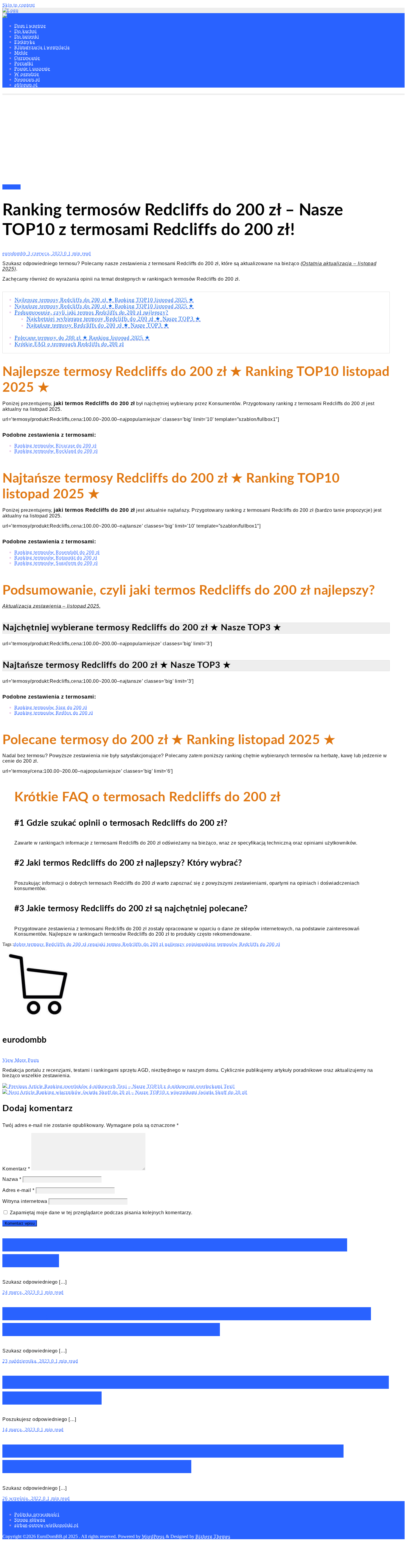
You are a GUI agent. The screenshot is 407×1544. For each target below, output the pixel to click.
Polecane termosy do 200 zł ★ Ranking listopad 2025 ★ (82, 337)
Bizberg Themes (212, 1536)
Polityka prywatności (36, 1514)
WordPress (153, 1536)
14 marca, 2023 (19, 1429)
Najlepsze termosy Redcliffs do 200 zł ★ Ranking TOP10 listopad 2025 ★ (104, 300)
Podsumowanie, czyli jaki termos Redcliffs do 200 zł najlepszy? (91, 312)
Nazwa (11, 1179)
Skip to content (18, 4)
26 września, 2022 (22, 1498)
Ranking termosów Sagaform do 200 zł (56, 562)
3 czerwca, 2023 (46, 253)
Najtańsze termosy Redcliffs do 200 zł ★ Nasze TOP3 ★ (98, 325)
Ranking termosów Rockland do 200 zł (56, 450)
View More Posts (20, 1060)
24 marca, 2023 (19, 1292)
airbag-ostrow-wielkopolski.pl (46, 1525)
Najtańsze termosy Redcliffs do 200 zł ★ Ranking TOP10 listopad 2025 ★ (104, 306)
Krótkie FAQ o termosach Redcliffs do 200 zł (69, 344)
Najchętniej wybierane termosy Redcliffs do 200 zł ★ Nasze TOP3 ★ (114, 318)
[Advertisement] (203, 139)
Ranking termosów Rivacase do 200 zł (55, 445)
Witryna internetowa (24, 1201)
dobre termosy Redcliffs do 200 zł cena (55, 944)
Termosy (11, 186)
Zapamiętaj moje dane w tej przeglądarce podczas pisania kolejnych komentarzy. (101, 1212)
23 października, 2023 (26, 1360)
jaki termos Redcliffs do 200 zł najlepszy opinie (148, 944)
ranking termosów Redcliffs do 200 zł (239, 944)
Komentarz (16, 1168)
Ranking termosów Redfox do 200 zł (53, 712)
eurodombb (15, 253)
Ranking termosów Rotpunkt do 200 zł (55, 557)
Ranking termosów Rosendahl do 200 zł (57, 552)
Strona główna (29, 1519)
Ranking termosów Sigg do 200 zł (50, 707)
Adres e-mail (18, 1190)
